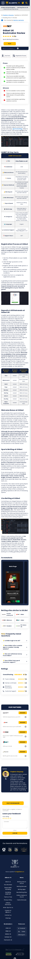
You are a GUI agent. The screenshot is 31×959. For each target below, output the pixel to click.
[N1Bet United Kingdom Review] (25, 726)
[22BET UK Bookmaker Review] (25, 746)
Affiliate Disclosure (8, 903)
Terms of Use (8, 897)
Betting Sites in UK (22, 7)
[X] (6, 779)
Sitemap (8, 918)
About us (8, 882)
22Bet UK (8, 931)
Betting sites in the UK (21, 882)
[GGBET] (7, 26)
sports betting (17, 129)
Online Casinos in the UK (22, 896)
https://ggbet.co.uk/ (22, 161)
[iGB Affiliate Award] (3, 850)
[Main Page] (13, 586)
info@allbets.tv (19, 871)
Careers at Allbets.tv (8, 911)
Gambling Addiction (8, 893)
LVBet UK (8, 928)
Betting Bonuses (21, 886)
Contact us (8, 915)
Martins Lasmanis (18, 20)
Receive (22, 713)
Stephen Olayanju (8, 15)
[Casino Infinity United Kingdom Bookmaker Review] (25, 717)
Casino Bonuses (21, 900)
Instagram (22, 934)
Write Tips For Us (8, 907)
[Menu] (3, 3)
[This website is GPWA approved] (8, 954)
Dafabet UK (8, 937)
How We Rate (8, 885)
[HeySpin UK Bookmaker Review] (25, 756)
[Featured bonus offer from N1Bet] (23, 3)
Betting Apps (21, 889)
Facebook (22, 928)
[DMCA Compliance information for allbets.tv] (20, 954)
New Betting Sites (22, 892)
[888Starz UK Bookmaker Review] (25, 736)
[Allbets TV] (13, 2)
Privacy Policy (8, 900)
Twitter (23, 931)
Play (9, 44)
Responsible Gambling (8, 888)
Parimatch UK (8, 940)
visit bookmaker (13, 803)
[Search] (27, 3)
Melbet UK (8, 934)
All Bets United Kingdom (8, 7)
